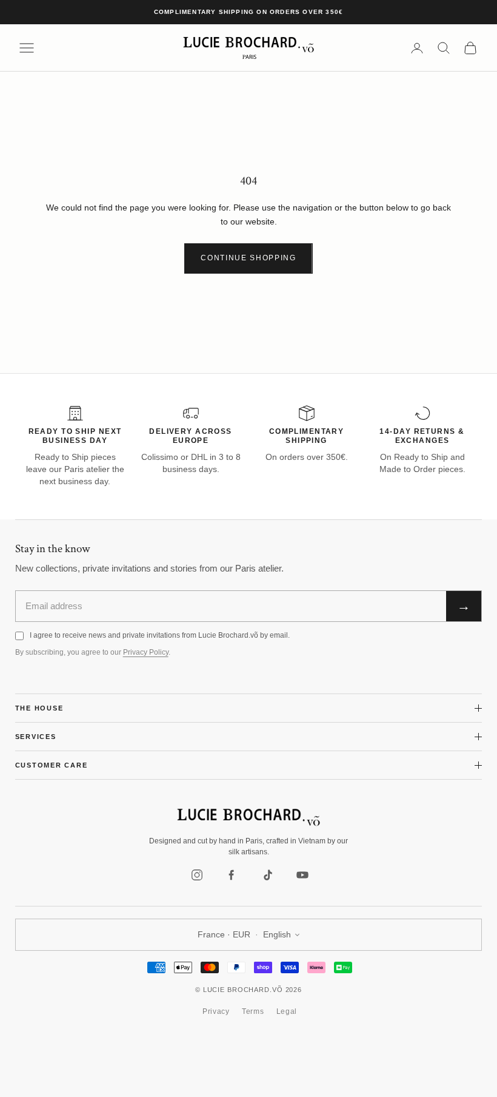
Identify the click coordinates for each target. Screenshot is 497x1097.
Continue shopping (248, 258)
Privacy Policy (145, 652)
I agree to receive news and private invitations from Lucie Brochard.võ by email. (160, 635)
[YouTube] (302, 875)
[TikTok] (267, 875)
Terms (253, 1011)
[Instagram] (197, 875)
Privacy (216, 1011)
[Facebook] (232, 875)
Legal (287, 1011)
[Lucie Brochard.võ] (248, 817)
